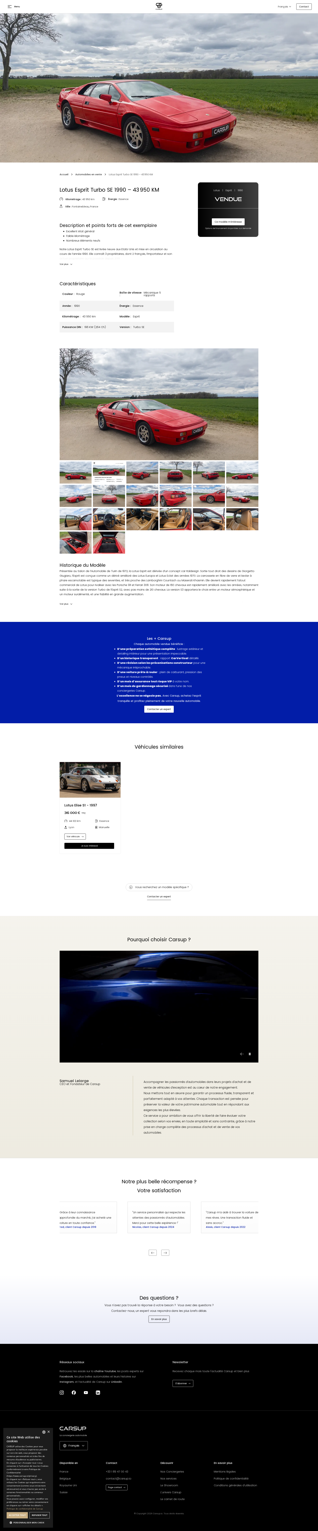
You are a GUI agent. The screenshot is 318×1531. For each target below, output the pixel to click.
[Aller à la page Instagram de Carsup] (62, 1393)
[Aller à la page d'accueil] (159, 6)
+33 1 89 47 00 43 (117, 1472)
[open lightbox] (159, 404)
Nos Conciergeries (172, 1472)
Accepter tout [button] (17, 1515)
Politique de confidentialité (231, 1478)
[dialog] (28, 1478)
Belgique (65, 1478)
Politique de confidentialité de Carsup (25, 1508)
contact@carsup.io (118, 1478)
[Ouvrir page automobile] (90, 780)
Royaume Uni (68, 1485)
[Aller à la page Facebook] (74, 1393)
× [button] (48, 1432)
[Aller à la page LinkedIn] (98, 1393)
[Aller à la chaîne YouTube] (86, 1393)
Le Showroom (169, 1485)
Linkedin (116, 1382)
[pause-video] (241, 1054)
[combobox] (44, 1432)
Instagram (67, 1382)
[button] (13, 7)
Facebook (66, 1376)
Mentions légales (225, 1472)
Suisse (64, 1492)
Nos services (168, 1478)
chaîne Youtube (105, 1371)
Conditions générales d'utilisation (235, 1485)
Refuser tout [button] (39, 1515)
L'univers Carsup (170, 1492)
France (64, 1472)
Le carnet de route (172, 1499)
